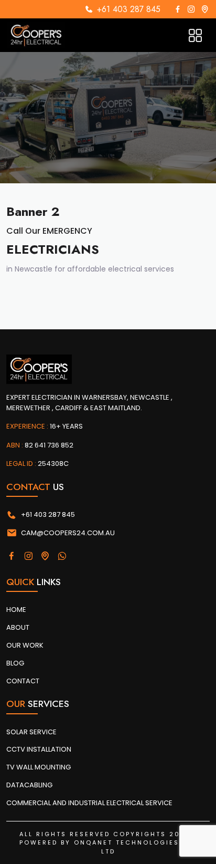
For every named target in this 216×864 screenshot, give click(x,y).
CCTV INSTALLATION (38, 749)
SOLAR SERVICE (31, 732)
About (17, 627)
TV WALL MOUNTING (38, 767)
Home (16, 610)
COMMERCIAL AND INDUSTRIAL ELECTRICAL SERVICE (89, 803)
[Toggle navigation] (195, 35)
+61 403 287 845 (128, 9)
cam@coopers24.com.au (68, 533)
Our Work (25, 645)
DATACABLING (29, 785)
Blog (15, 663)
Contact (22, 681)
